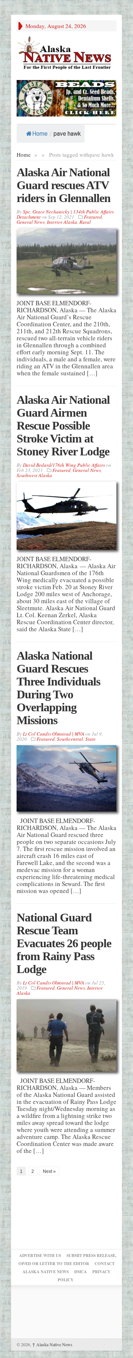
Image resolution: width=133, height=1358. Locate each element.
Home (40, 133)
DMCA (80, 1272)
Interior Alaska (62, 222)
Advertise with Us (40, 1255)
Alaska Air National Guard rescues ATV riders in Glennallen (63, 185)
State (90, 739)
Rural (85, 222)
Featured (93, 216)
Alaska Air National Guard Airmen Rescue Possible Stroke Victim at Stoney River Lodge (63, 425)
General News (31, 222)
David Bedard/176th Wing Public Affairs (64, 465)
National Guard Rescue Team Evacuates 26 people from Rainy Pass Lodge (64, 943)
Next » (49, 1171)
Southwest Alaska (34, 475)
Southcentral (70, 739)
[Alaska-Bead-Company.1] (66, 97)
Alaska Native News (52, 1344)
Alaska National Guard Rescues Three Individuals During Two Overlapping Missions (58, 688)
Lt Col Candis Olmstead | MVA (53, 733)
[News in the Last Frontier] (66, 53)
